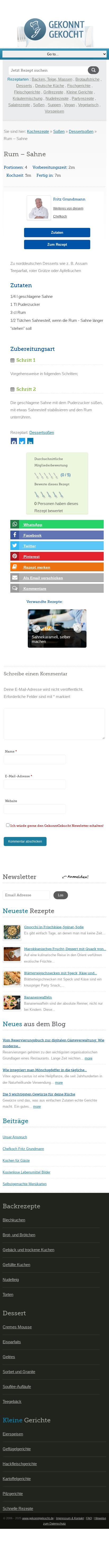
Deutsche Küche (49, 85)
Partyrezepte (83, 98)
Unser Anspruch (15, 1137)
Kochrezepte (38, 131)
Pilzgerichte (13, 1493)
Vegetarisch (88, 104)
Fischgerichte (78, 85)
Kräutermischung (27, 98)
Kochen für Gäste (16, 1161)
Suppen (54, 104)
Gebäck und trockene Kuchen (28, 1249)
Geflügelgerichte (17, 1449)
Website (11, 801)
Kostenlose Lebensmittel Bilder (26, 1172)
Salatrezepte (19, 104)
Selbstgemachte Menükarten (25, 1184)
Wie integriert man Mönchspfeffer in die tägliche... (45, 1070)
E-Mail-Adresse (18, 776)
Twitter (29, 546)
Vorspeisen (54, 111)
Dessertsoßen (81, 131)
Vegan (69, 104)
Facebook (32, 535)
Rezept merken (36, 567)
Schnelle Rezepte (18, 1508)
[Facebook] (14, 441)
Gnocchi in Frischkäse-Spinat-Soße (54, 927)
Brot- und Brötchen (19, 1235)
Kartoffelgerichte (17, 1478)
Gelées (9, 1356)
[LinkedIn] (30, 441)
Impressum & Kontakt (70, 1518)
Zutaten (57, 233)
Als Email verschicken (42, 578)
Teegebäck (12, 1401)
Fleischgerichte (27, 92)
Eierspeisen (13, 1434)
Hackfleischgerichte (20, 1463)
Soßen (38, 104)
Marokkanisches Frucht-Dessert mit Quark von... (65, 949)
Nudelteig (11, 1279)
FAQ (89, 1518)
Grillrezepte (53, 92)
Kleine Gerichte (79, 92)
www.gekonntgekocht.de (38, 1518)
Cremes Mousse (17, 1327)
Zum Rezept (57, 245)
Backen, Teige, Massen (52, 79)
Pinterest (31, 557)
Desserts (24, 85)
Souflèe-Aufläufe (17, 1386)
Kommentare (34, 588)
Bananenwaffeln (38, 997)
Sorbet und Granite (19, 1371)
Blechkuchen (14, 1220)
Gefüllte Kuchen (16, 1264)
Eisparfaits (12, 1342)
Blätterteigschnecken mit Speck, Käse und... (60, 973)
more (88, 1058)
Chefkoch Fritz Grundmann (23, 1149)
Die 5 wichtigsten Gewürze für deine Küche (39, 1094)
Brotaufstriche (87, 79)
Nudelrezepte (57, 98)
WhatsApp (32, 525)
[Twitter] (22, 441)
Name (11, 751)
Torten (8, 1294)
